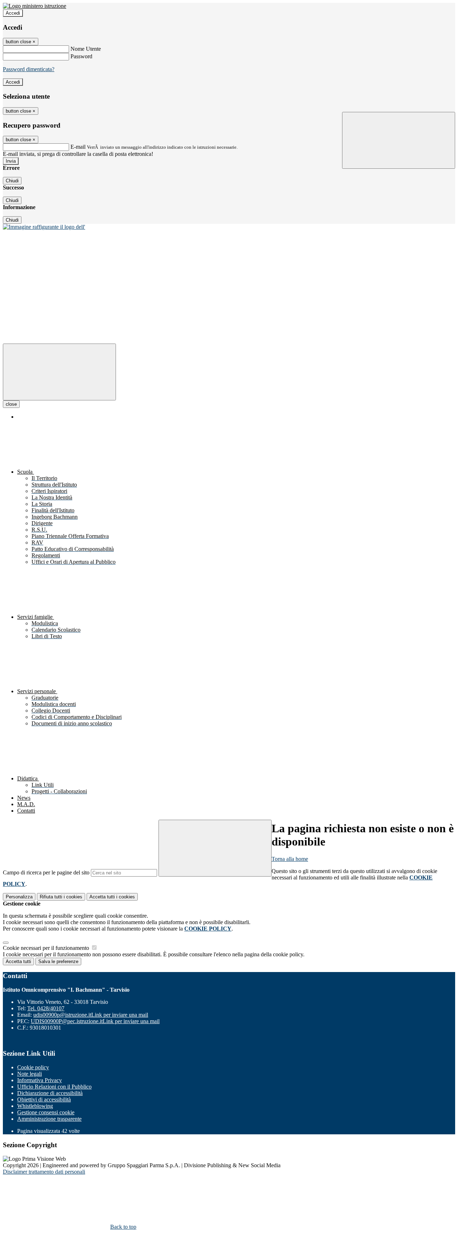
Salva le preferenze (58, 961)
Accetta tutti (112, 896)
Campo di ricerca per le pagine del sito (46, 872)
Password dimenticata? (28, 69)
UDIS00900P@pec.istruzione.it (95, 1021)
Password (81, 56)
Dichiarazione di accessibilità (50, 1093)
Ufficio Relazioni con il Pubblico (54, 1087)
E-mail (78, 147)
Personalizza (19, 896)
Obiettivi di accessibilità (44, 1099)
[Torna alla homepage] (44, 227)
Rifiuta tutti (61, 896)
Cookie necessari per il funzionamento (47, 948)
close (11, 404)
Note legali (29, 1074)
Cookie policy (33, 1067)
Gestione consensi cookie (45, 1112)
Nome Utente (85, 49)
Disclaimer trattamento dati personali (44, 1172)
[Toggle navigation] (59, 372)
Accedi (13, 13)
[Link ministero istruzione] (34, 6)
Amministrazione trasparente (49, 1119)
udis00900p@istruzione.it (90, 1015)
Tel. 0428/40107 (45, 1008)
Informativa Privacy (39, 1080)
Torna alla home (290, 859)
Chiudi (12, 180)
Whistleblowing (35, 1106)
